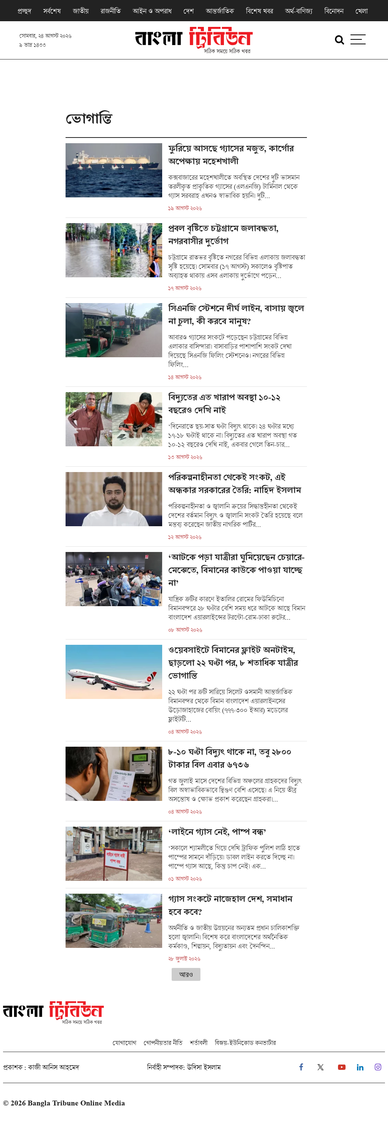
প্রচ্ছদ (24, 11)
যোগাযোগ (124, 1042)
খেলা (361, 11)
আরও (186, 974)
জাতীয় (80, 11)
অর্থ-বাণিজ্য (298, 11)
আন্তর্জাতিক (220, 11)
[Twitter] (320, 1067)
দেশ (188, 11)
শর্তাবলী (198, 1042)
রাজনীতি (110, 11)
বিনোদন (333, 11)
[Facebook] (301, 1067)
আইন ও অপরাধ (152, 11)
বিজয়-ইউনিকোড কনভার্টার (245, 1042)
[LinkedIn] (360, 1067)
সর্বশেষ (52, 11)
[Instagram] (378, 1067)
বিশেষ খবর (259, 11)
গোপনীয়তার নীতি (163, 1042)
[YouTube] (341, 1067)
